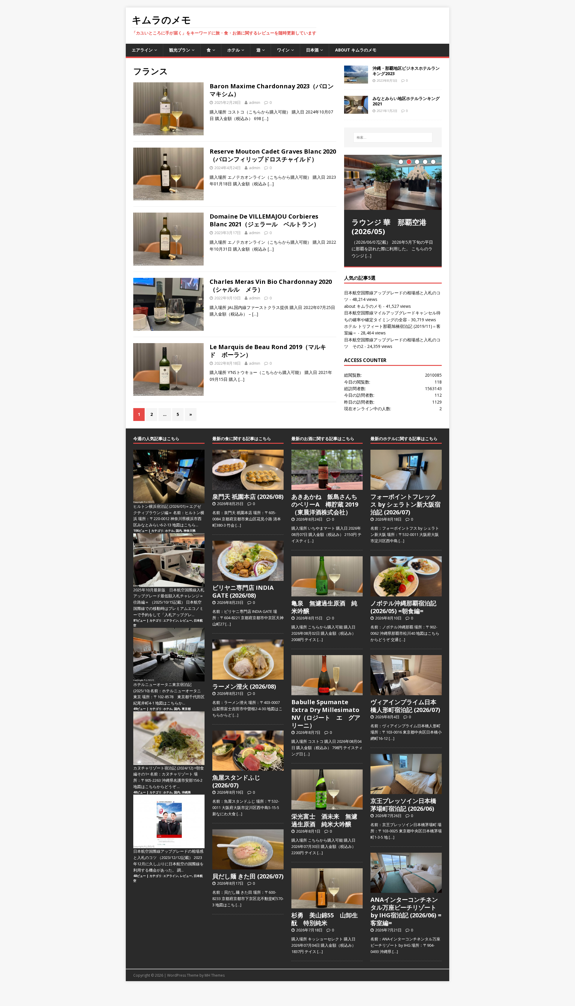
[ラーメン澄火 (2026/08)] (248, 676)
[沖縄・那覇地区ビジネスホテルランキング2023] (356, 80)
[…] (265, 118)
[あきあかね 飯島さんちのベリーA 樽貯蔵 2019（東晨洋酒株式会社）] (327, 486)
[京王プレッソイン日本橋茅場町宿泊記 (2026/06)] (406, 790)
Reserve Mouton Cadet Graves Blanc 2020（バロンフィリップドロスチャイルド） (273, 155)
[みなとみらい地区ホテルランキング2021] (356, 110)
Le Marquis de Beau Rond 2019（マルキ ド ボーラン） (271, 351)
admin (254, 102)
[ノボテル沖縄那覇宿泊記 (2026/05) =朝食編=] (406, 593)
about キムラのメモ (355, 50)
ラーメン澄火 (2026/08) (244, 686)
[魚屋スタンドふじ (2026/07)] (248, 767)
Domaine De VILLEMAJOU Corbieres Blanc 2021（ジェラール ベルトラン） (265, 220)
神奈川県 (190, 530)
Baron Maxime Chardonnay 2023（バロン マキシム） (275, 90)
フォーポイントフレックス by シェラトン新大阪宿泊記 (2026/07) (405, 504)
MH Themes (215, 975)
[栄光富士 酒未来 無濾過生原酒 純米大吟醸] (327, 806)
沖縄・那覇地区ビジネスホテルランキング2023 (406, 70)
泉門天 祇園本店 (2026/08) (248, 497)
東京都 (186, 709)
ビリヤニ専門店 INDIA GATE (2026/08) (243, 591)
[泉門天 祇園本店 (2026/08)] (248, 486)
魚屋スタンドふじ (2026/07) (236, 781)
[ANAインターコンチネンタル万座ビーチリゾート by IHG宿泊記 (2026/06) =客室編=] (406, 889)
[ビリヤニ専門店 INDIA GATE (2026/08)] (248, 577)
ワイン (283, 50)
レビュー (186, 620)
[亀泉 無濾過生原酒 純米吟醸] (327, 593)
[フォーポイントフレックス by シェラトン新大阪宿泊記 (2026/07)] (406, 486)
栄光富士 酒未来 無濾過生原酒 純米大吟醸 (324, 820)
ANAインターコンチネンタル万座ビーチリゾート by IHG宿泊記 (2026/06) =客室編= (405, 911)
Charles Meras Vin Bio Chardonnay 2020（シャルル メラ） (271, 285)
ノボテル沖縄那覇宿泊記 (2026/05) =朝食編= (403, 607)
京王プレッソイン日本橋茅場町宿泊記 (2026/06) (403, 805)
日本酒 (312, 50)
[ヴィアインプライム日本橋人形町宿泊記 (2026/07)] (406, 692)
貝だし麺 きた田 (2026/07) (248, 876)
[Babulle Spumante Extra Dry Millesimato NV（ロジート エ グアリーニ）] (327, 692)
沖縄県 (186, 792)
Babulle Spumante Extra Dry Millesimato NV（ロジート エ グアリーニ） (325, 713)
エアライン (142, 50)
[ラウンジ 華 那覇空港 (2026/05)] (393, 182)
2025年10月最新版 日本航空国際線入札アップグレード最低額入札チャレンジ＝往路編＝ (168, 596)
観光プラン (179, 50)
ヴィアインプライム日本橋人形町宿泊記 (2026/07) (405, 706)
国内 (179, 530)
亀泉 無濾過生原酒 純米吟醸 (324, 607)
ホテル (233, 50)
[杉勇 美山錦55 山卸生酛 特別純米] (327, 905)
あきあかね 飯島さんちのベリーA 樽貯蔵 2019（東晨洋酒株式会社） (324, 504)
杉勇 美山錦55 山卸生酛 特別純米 (324, 919)
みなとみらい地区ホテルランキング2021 (406, 101)
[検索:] (393, 137)
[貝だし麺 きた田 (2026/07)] (248, 866)
